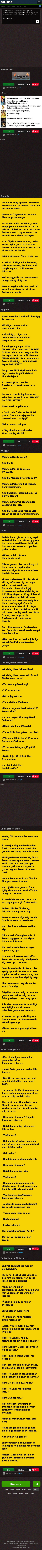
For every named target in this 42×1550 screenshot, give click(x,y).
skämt (3, 6)
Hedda (20, 525)
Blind (3, 531)
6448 (24, 1489)
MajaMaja (21, 657)
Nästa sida (15, 1484)
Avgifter (5, 451)
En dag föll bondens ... (12, 829)
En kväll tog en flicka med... (14, 1258)
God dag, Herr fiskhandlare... (15, 663)
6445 (9, 1493)
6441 (32, 1493)
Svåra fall (5, 196)
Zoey (19, 135)
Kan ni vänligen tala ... (12, 1050)
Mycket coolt (7, 70)
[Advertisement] (21, 46)
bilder (19, 6)
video (25, 6)
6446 (35, 1489)
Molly (20, 445)
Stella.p (20, 1252)
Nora (19, 304)
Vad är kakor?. (8, 19)
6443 (21, 1493)
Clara (20, 1044)
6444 (15, 1493)
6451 (6, 1489)
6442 (27, 1493)
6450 (12, 1489)
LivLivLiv (21, 88)
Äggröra (5, 310)
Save (36, 84)
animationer (11, 6)
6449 (18, 1489)
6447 (30, 1489)
